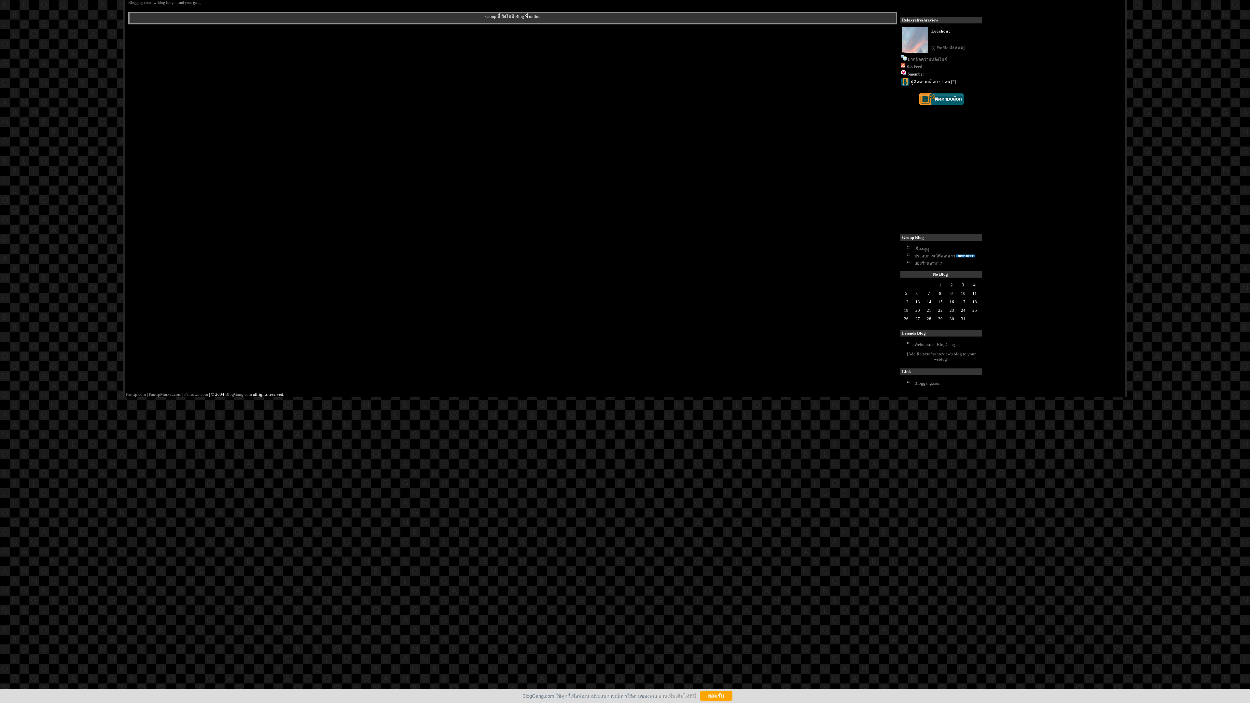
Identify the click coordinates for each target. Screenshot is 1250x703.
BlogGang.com (238, 394)
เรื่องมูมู (921, 248)
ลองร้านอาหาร (928, 263)
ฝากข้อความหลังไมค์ (927, 59)
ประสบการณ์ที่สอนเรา (934, 256)
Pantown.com (196, 394)
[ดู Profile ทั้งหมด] (948, 47)
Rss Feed (914, 66)
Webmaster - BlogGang (934, 344)
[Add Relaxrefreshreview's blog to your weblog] (941, 357)
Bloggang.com (927, 383)
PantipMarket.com (165, 394)
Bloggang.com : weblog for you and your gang (164, 2)
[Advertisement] (1012, 175)
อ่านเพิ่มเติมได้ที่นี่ (677, 695)
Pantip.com (136, 394)
